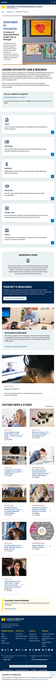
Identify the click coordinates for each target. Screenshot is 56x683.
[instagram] (5, 650)
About (2, 634)
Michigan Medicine (7, 631)
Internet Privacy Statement (41, 679)
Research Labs (33, 636)
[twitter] (8, 650)
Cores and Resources (34, 640)
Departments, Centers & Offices (48, 639)
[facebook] (2, 650)
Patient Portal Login (21, 638)
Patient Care (20, 631)
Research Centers (33, 638)
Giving (3, 640)
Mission (3, 636)
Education (45, 631)
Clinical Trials (32, 634)
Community (4, 638)
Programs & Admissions (48, 634)
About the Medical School (46, 643)
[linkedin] (36, 650)
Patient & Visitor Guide (21, 636)
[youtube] (11, 650)
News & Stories (5, 643)
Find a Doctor (19, 634)
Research (32, 631)
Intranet (44, 646)
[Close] (52, 674)
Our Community (46, 636)
